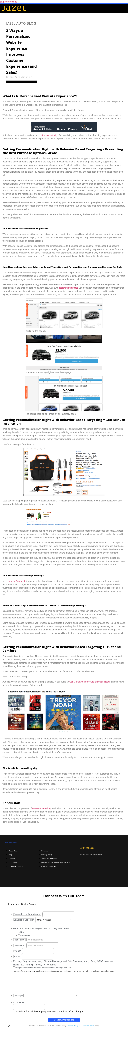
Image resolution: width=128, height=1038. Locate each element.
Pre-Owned (25, 935)
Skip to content (8, 1)
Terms (111, 971)
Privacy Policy (104, 971)
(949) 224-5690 (87, 848)
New (22, 932)
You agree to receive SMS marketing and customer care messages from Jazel (43, 968)
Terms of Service (88, 1026)
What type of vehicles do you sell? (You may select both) (41, 928)
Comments (18, 1002)
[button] (124, 8)
